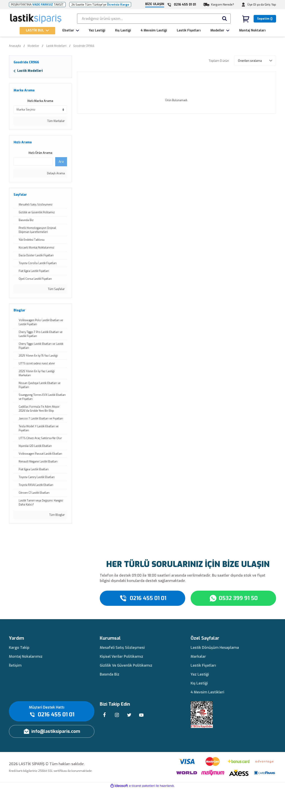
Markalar (198, 656)
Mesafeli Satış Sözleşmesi (122, 647)
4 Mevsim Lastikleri (207, 692)
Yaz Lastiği (200, 674)
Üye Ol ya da (255, 4)
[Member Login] (243, 4)
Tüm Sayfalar (56, 289)
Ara (61, 162)
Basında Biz (109, 674)
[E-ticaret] (142, 786)
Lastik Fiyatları (203, 665)
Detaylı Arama (55, 173)
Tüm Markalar (56, 121)
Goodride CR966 (83, 46)
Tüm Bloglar (57, 515)
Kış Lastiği (199, 683)
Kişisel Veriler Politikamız (121, 656)
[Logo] (36, 19)
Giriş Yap (270, 4)
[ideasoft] (119, 786)
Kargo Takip (19, 647)
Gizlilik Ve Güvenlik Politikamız (126, 665)
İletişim (15, 665)
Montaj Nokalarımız (26, 656)
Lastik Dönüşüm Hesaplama (215, 647)
